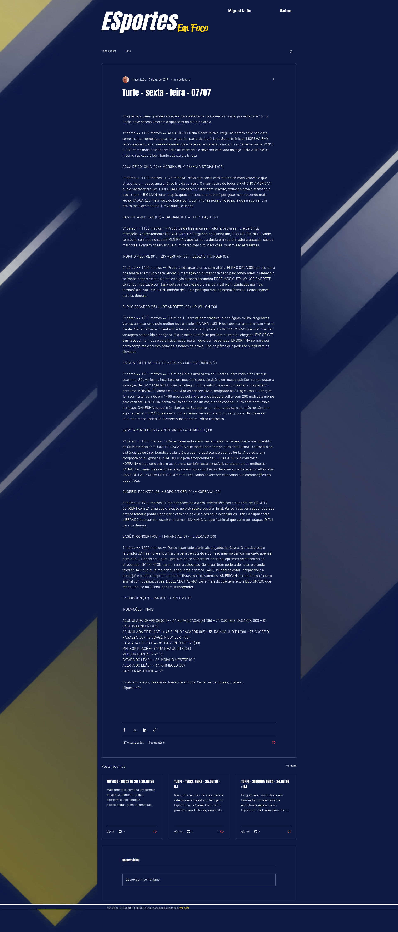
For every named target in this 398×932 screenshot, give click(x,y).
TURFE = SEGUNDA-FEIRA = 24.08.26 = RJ (265, 784)
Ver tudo (291, 766)
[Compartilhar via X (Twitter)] (134, 730)
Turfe (127, 51)
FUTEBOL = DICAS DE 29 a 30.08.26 (130, 781)
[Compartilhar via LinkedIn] (145, 730)
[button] (291, 51)
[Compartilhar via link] (155, 730)
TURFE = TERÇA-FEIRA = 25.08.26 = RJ (197, 784)
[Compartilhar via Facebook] (124, 730)
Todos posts (109, 51)
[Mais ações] (273, 79)
